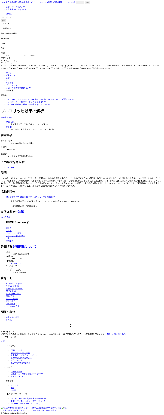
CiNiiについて (16, 350)
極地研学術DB (72, 68)
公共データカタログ (103, 68)
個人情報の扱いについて (21, 358)
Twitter (13, 390)
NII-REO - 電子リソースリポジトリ (25, 404)
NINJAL (100, 66)
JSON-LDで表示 (12, 306)
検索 (87, 2)
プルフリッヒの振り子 (15, 236)
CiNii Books (125, 66)
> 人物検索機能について (20, 88)
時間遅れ (9, 241)
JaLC (5, 66)
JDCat (91, 66)
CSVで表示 (10, 304)
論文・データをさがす (15, 7)
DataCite (32, 66)
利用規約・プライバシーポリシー (25, 355)
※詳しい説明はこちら (116, 334)
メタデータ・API (18, 376)
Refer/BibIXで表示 (13, 294)
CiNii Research (16, 372)
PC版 (3, 341)
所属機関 (5, 38)
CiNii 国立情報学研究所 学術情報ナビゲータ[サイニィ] (24, 2)
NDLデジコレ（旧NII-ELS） (64, 66)
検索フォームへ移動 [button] (67, 2)
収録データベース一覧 (20, 353)
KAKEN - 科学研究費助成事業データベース (29, 398)
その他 (9, 320)
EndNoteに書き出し (14, 286)
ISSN (3, 43)
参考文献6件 (6, 117)
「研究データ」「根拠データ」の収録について (26, 102)
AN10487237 (16, 263)
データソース (6, 63)
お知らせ (14, 385)
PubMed (32, 68)
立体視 (9, 231)
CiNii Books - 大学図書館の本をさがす (27, 374)
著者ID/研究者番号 (9, 33)
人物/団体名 (6, 28)
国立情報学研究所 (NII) (20, 363)
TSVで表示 (10, 301)
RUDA (82, 66)
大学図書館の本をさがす (16, 9)
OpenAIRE (87, 68)
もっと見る (6, 217)
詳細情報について (25, 246)
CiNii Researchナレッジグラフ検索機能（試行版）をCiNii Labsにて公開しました (40, 99)
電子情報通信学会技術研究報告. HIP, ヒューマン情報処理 (30, 197)
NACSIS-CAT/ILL (141, 66)
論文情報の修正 (12, 317)
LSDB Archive (44, 68)
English (9, 14)
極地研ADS (58, 68)
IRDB (13, 66)
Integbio (22, 68)
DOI (2, 48)
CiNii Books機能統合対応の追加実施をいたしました (28, 104)
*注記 (20, 211)
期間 (3, 53)
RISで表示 (10, 296)
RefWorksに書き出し (14, 284)
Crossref (22, 66)
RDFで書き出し (12, 291)
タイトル (5, 23)
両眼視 (9, 228)
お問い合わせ (16, 360)
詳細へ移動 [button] (53, 2)
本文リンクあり (10, 61)
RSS (12, 388)
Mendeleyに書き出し (14, 289)
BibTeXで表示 (12, 299)
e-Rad (13, 68)
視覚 (8, 238)
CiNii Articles (112, 66)
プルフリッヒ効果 (13, 233)
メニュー (80, 2)
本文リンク (6, 58)
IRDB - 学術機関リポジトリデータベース (28, 401)
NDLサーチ (44, 66)
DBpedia (155, 66)
